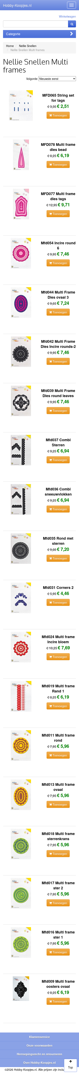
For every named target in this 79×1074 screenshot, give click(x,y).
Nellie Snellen (27, 46)
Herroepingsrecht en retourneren (39, 1054)
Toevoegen (59, 115)
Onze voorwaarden (39, 1045)
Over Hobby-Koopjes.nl (39, 1063)
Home (10, 46)
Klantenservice (39, 1037)
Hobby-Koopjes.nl (17, 5)
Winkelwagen (67, 16)
